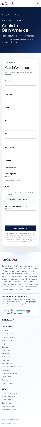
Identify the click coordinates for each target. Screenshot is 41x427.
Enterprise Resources (9, 373)
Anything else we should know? (16, 207)
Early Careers (6, 360)
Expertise (5, 347)
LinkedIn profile (10, 175)
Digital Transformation (9, 393)
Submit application (20, 228)
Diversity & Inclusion (9, 337)
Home (4, 15)
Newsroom (5, 354)
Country (8, 162)
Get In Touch (8, 320)
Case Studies (6, 350)
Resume (19, 190)
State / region (9, 148)
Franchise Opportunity (9, 383)
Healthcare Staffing (8, 406)
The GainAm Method (9, 409)
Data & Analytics (7, 403)
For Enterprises (7, 363)
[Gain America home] (9, 4)
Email (7, 108)
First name (8, 82)
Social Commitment (8, 334)
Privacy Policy (28, 242)
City (6, 135)
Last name (8, 95)
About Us (5, 330)
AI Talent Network (8, 357)
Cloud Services (7, 400)
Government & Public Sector (11, 367)
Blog (3, 344)
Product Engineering (9, 396)
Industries (5, 370)
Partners (5, 380)
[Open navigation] (37, 3)
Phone (7, 122)
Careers (10, 15)
